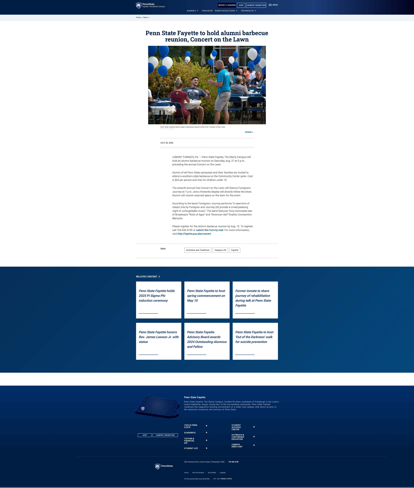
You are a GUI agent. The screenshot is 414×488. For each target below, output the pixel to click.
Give (241, 5)
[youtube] (160, 424)
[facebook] (149, 424)
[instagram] (166, 424)
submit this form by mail (209, 230)
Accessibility (212, 472)
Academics (191, 10)
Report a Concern (226, 5)
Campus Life (220, 250)
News (145, 17)
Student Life (191, 448)
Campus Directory (237, 445)
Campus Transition (256, 5)
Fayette (234, 250)
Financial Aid (207, 10)
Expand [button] (248, 132)
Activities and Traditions (198, 250)
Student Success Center (225, 10)
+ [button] (206, 426)
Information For (247, 10)
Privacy (186, 472)
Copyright (223, 472)
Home (138, 17)
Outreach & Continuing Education (238, 437)
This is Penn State (190, 426)
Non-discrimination (198, 472)
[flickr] (155, 424)
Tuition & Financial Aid (189, 441)
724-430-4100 (233, 462)
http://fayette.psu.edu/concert (194, 233)
